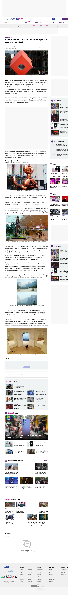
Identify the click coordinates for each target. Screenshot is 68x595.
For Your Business (40, 586)
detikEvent (39, 574)
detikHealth (30, 572)
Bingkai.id (39, 581)
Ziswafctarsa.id (40, 583)
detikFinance (22, 572)
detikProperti (22, 583)
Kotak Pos (51, 574)
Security (50, 26)
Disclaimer (51, 581)
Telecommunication (50, 22)
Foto (64, 22)
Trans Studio (39, 579)
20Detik (29, 577)
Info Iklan (51, 577)
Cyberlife (13, 22)
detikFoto (29, 579)
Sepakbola (22, 579)
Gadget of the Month (29, 26)
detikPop (29, 583)
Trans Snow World (40, 577)
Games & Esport (26, 22)
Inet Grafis (62, 26)
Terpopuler (19, 26)
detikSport (21, 577)
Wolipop (29, 574)
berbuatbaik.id (40, 569)
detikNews (21, 569)
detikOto (21, 581)
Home (7, 22)
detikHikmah (30, 581)
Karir (50, 572)
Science (42, 22)
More (45, 412)
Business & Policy (35, 22)
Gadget (18, 22)
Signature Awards (40, 576)
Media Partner (52, 576)
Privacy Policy (52, 579)
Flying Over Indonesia (41, 584)
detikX (29, 576)
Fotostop (56, 26)
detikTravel (30, 569)
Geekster (44, 26)
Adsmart (39, 572)
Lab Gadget (38, 26)
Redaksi (50, 569)
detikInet (21, 574)
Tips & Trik (59, 22)
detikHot (21, 576)
